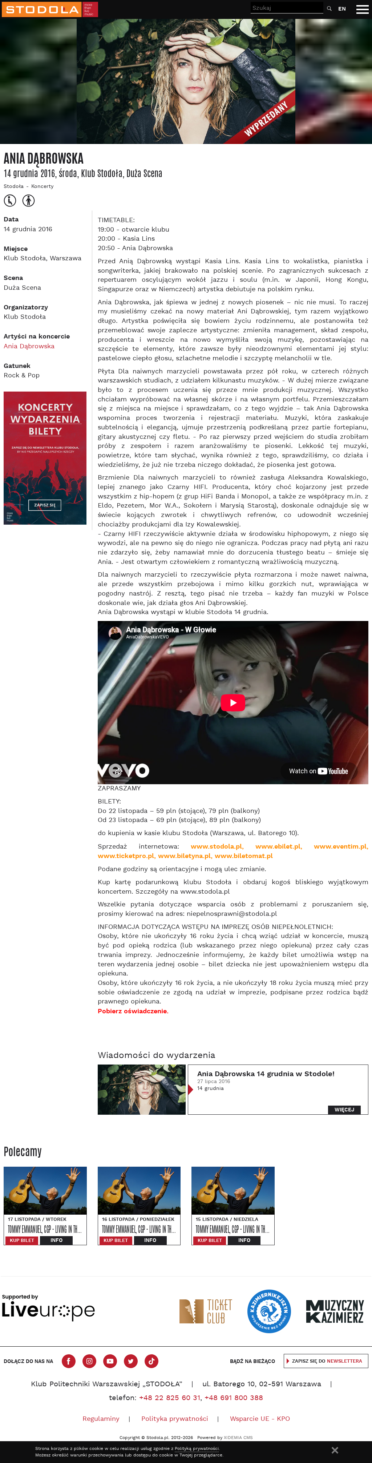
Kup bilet (22, 1241)
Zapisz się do (327, 1361)
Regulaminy (101, 1419)
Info (56, 1240)
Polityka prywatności (174, 1419)
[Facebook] (69, 1361)
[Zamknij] (335, 1450)
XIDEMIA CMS (238, 1438)
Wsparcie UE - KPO (260, 1419)
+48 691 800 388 (234, 1398)
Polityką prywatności (197, 1449)
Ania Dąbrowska (29, 346)
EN (342, 8)
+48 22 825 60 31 (169, 1398)
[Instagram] (89, 1361)
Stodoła (14, 186)
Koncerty (42, 186)
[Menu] (362, 9)
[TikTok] (151, 1361)
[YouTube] (110, 1361)
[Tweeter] (131, 1361)
